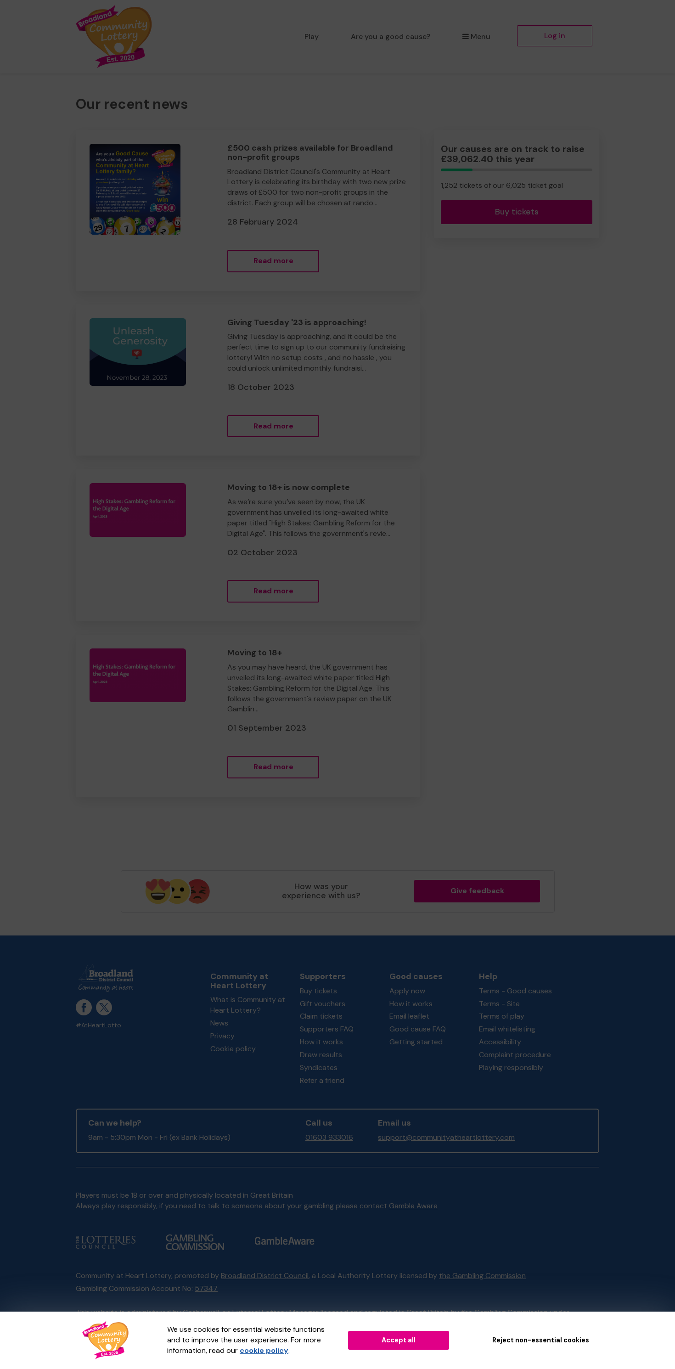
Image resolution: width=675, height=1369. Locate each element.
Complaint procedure (515, 1054)
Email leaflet (409, 1016)
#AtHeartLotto (98, 1025)
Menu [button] (480, 36)
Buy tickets (517, 211)
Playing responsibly (511, 1067)
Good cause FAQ (417, 1029)
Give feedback (477, 891)
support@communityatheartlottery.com (446, 1137)
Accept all (399, 1340)
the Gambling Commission (482, 1275)
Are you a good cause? (390, 36)
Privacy (222, 1036)
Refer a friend (322, 1080)
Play (311, 36)
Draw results (321, 1054)
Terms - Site (499, 1003)
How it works (321, 1042)
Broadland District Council (265, 1275)
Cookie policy (233, 1049)
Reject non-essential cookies (540, 1340)
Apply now (407, 991)
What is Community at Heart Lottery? (247, 1005)
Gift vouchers (322, 1003)
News (219, 1023)
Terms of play (501, 1016)
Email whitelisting (507, 1029)
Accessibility (500, 1042)
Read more (273, 260)
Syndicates (319, 1067)
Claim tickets (321, 1016)
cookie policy (264, 1350)
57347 (206, 1288)
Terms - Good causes (515, 991)
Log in (554, 35)
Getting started (416, 1042)
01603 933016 (329, 1137)
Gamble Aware (413, 1206)
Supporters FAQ (327, 1029)
